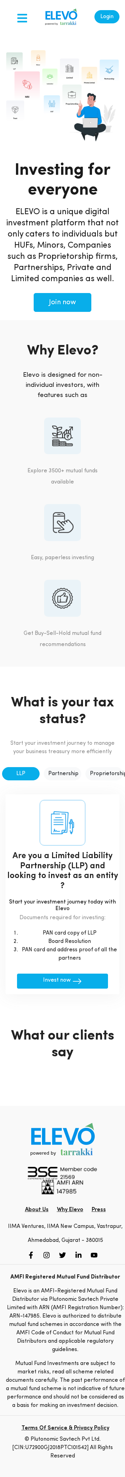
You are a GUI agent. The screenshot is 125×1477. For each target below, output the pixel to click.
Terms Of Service (44, 1428)
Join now (62, 302)
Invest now (57, 980)
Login (107, 17)
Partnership (63, 774)
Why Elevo (70, 1210)
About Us (37, 1210)
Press (99, 1210)
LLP (20, 774)
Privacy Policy (91, 1428)
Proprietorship (106, 774)
